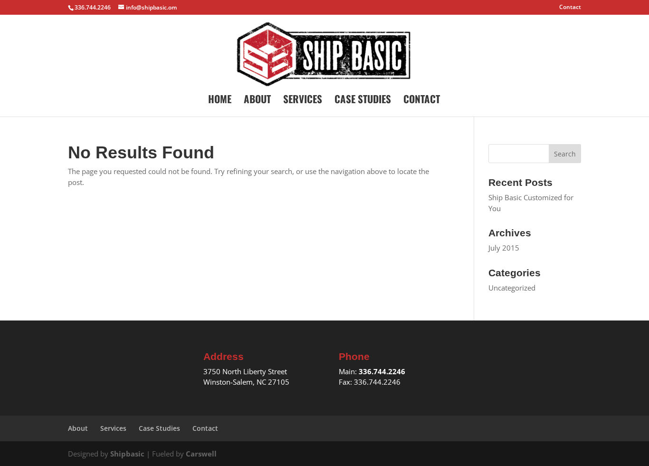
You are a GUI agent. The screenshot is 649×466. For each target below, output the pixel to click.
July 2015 (503, 247)
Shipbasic (127, 453)
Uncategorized (511, 287)
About (257, 101)
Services (302, 101)
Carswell (201, 453)
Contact (570, 7)
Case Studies (362, 101)
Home (219, 101)
